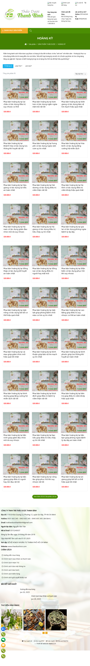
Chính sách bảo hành (11, 570)
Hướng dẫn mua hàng (11, 555)
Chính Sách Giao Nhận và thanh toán (17, 559)
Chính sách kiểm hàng (11, 574)
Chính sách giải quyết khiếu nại (15, 577)
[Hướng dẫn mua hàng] (10, 589)
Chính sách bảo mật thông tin (14, 566)
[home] (26, 44)
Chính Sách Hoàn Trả (11, 563)
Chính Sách (6, 549)
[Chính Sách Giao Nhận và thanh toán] (16, 596)
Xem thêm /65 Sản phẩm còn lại (45, 496)
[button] (30, 31)
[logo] (23, 20)
